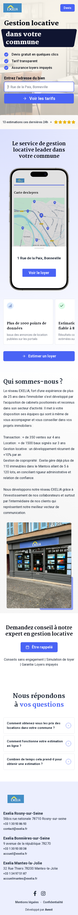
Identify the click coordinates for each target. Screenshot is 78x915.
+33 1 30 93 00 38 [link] (14, 848)
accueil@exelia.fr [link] (15, 853)
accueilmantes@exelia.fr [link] (20, 878)
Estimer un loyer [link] (42, 356)
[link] (16, 7)
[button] (39, 725)
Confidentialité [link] (53, 902)
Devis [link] (67, 8)
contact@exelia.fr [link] (15, 828)
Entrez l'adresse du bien (24, 78)
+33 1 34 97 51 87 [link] (14, 873)
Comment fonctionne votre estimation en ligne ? (35, 743)
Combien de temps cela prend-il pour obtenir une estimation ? (34, 761)
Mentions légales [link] (27, 902)
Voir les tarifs (42, 98)
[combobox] (39, 87)
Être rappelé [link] (42, 647)
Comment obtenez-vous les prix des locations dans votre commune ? (33, 725)
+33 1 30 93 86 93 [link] (14, 823)
